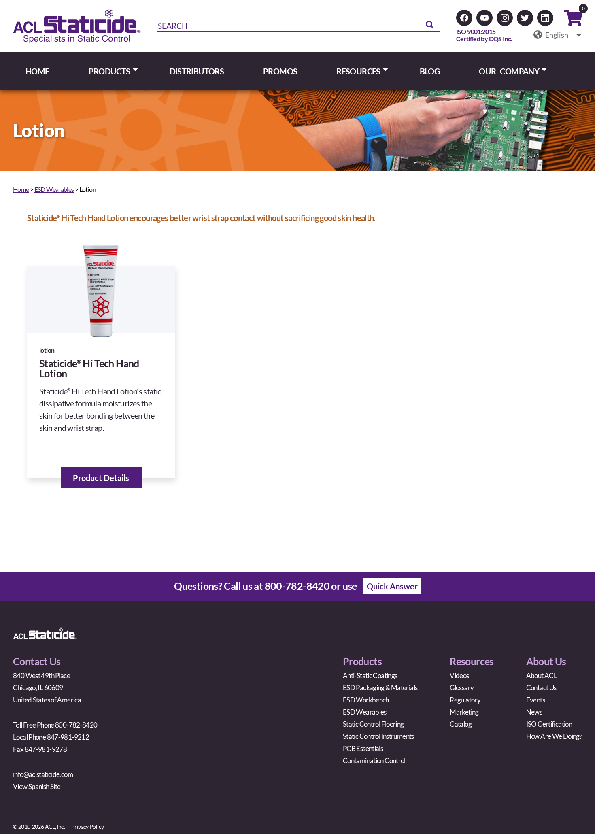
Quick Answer (392, 586)
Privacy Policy (87, 826)
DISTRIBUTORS (197, 71)
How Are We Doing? (554, 736)
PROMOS (280, 71)
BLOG (430, 71)
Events (535, 700)
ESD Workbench (366, 700)
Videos (459, 675)
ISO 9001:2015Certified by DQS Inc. (484, 35)
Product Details (101, 478)
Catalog (461, 724)
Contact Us (541, 687)
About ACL (541, 675)
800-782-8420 (297, 586)
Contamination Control (374, 760)
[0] (573, 21)
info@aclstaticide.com (43, 774)
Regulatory (465, 700)
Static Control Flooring (373, 724)
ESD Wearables (54, 189)
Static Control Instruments (378, 736)
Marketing (464, 712)
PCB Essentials (363, 748)
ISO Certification (549, 724)
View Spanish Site (36, 786)
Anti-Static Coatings (370, 675)
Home (21, 189)
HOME (37, 71)
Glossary (462, 687)
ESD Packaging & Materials (380, 687)
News (534, 712)
